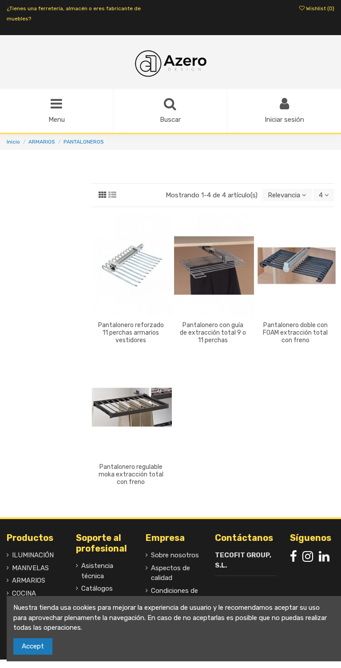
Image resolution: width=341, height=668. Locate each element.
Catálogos (97, 588)
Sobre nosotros (175, 555)
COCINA (24, 593)
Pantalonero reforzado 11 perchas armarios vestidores (131, 332)
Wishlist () (319, 8)
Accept (33, 646)
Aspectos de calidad (170, 573)
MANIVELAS (30, 568)
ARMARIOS (28, 580)
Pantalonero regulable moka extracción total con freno (131, 474)
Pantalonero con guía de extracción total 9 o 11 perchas (213, 332)
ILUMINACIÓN (33, 555)
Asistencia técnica (97, 571)
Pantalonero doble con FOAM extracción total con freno (295, 332)
